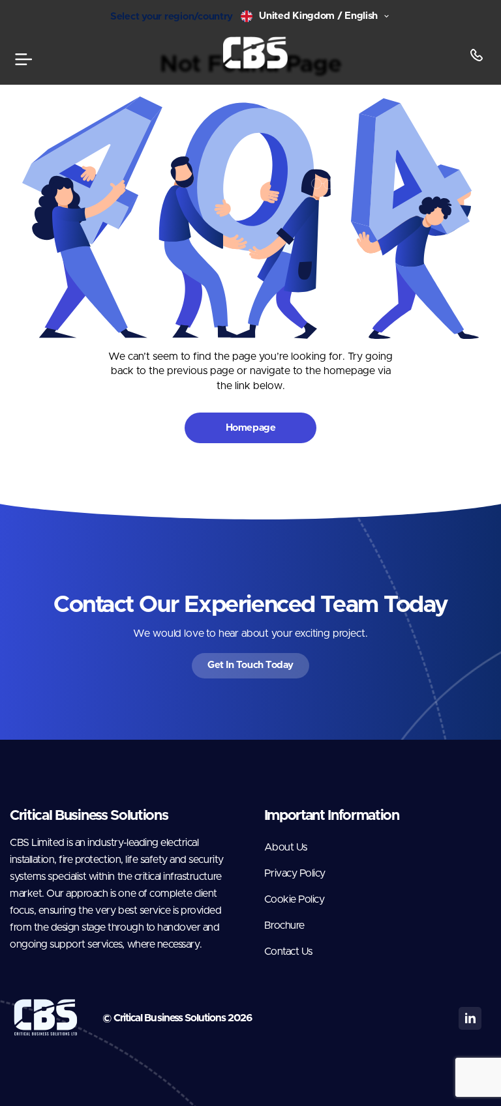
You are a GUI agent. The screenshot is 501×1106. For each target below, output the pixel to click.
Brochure (284, 925)
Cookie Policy (294, 899)
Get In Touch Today (250, 665)
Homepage (250, 428)
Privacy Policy (295, 873)
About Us (285, 847)
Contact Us (288, 951)
